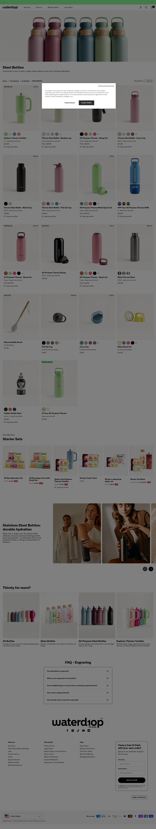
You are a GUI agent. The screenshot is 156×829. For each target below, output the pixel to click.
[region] (79, 96)
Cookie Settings (70, 102)
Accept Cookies (86, 103)
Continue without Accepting (106, 86)
